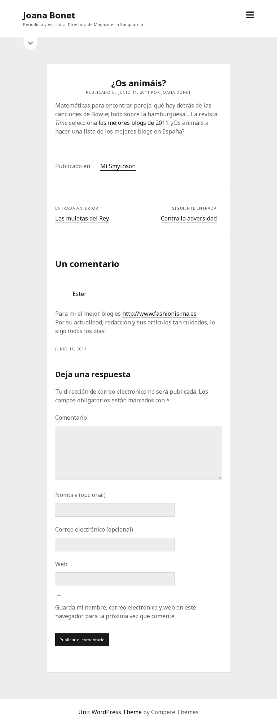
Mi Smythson (118, 166)
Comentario (71, 418)
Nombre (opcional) (80, 495)
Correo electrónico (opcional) (94, 529)
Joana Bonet (49, 15)
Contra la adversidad (189, 218)
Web (61, 564)
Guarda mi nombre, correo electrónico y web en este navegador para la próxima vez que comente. (125, 611)
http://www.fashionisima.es (159, 314)
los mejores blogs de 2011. (134, 123)
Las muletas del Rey (82, 218)
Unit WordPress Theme (110, 712)
